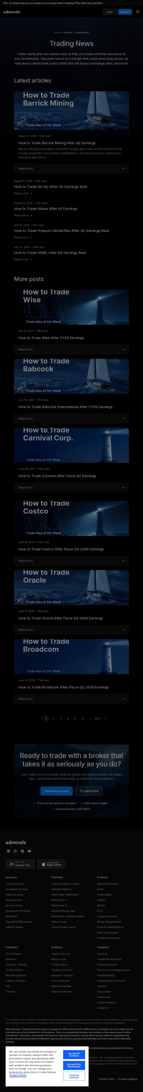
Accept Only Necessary (74, 1065)
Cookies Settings (74, 1076)
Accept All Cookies (74, 1054)
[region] (47, 1066)
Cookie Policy (18, 1075)
